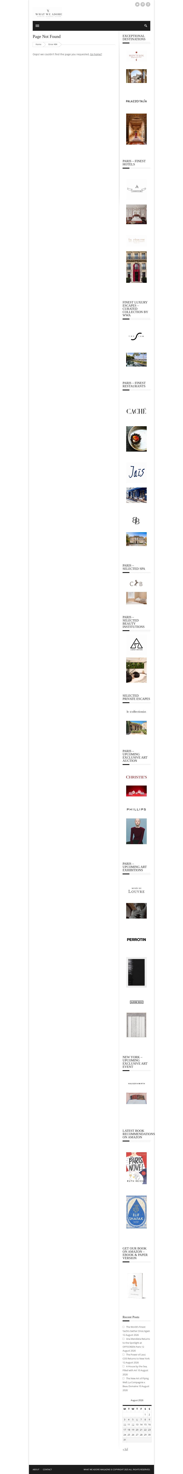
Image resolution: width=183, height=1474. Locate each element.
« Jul (125, 1449)
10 (124, 1424)
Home (38, 44)
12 (133, 1424)
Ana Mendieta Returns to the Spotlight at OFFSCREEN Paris (136, 1342)
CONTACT (47, 1469)
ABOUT (36, 1469)
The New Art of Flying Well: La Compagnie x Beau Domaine (136, 1382)
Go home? (96, 54)
